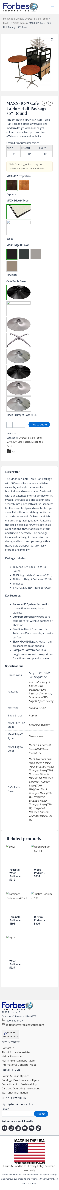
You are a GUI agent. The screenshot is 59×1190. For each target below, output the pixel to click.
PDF (13, 451)
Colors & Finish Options (15, 1076)
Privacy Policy (36, 1166)
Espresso (34, 725)
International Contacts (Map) (19, 1064)
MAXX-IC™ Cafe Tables (15, 22)
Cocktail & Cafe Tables (36, 18)
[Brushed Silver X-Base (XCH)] (19, 340)
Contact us (8, 1048)
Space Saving (45, 701)
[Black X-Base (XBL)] (19, 308)
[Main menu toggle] (52, 7)
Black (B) (34, 745)
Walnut (45, 725)
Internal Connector (40, 693)
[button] (52, 40)
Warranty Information (15, 1092)
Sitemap (50, 1166)
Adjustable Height (39, 682)
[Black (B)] (12, 254)
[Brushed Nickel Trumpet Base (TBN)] (19, 324)
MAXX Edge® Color (17, 245)
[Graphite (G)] (36, 254)
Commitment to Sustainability (19, 1084)
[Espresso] (12, 185)
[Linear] (19, 228)
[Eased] (19, 212)
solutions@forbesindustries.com (25, 1025)
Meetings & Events (13, 18)
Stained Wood (37, 708)
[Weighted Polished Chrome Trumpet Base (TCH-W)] (19, 404)
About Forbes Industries (16, 1052)
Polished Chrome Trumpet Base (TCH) (41, 781)
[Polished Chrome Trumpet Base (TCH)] (19, 356)
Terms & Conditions (14, 1166)
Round (33, 715)
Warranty (29, 1170)
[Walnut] (24, 185)
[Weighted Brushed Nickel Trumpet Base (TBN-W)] (19, 388)
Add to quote (39, 424)
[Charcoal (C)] (24, 254)
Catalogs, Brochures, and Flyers (20, 1080)
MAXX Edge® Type (17, 200)
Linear (41, 736)
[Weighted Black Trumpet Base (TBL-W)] (19, 372)
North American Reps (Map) (18, 1060)
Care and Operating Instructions (21, 1088)
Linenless (34, 697)
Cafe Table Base (16, 281)
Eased (32, 736)
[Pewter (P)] (12, 266)
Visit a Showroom (12, 1056)
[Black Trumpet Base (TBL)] (19, 292)
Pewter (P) (35, 752)
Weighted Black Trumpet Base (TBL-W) (40, 793)
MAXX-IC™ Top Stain (18, 176)
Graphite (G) (40, 749)
